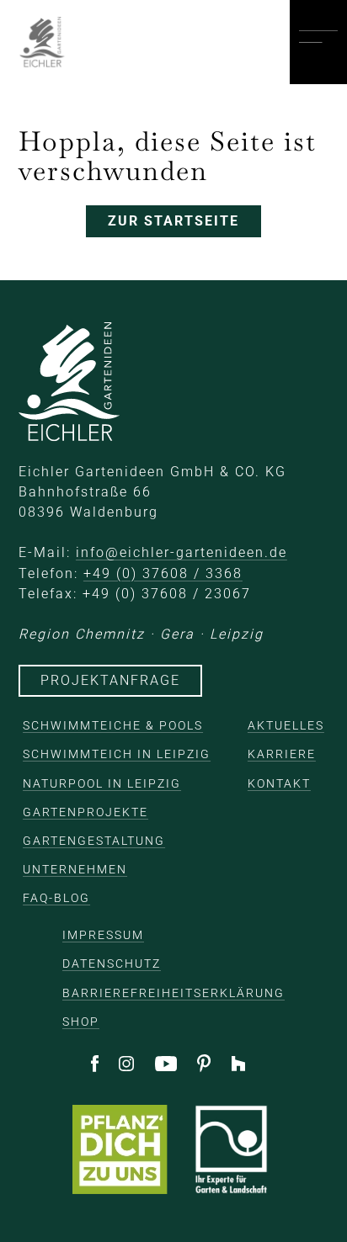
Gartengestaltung (94, 840)
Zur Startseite (173, 221)
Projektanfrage (110, 680)
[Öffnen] (318, 42)
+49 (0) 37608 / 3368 (163, 573)
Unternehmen (75, 869)
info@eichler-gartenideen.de (181, 552)
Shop (80, 1021)
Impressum (103, 935)
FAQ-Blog (56, 898)
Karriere (282, 754)
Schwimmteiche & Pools (113, 725)
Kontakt (279, 783)
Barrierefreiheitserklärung (173, 993)
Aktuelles (286, 725)
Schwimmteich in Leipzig (117, 754)
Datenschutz (111, 963)
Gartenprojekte (85, 812)
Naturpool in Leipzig (102, 783)
